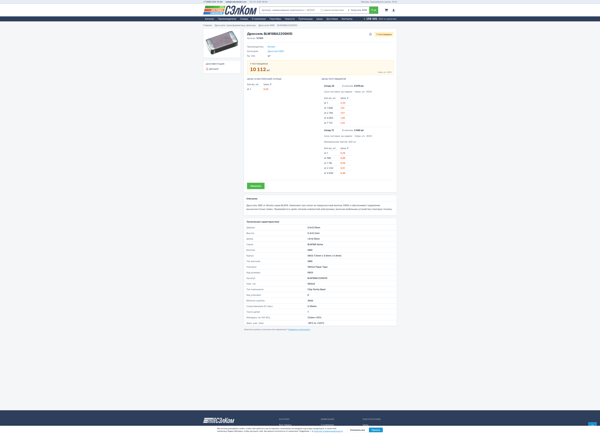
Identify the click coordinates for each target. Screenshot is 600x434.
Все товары (285, 424)
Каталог (209, 18)
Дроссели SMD (266, 25)
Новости (290, 18)
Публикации (305, 18)
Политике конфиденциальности (328, 431)
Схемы (244, 18)
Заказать (255, 185)
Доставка (332, 18)
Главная (207, 25)
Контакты (347, 18)
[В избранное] (370, 34)
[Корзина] (386, 10)
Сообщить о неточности (299, 329)
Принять (376, 430)
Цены (319, 18)
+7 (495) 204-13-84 (212, 1)
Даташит (213, 68)
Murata (271, 46)
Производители (227, 18)
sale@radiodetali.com (236, 1)
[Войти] (393, 10)
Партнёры (275, 18)
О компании (259, 18)
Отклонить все (357, 430)
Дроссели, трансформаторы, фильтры (235, 25)
